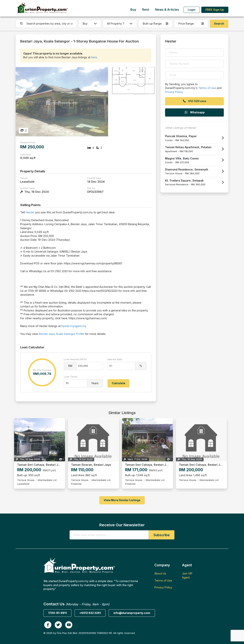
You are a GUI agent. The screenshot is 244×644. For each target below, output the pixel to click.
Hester (30, 212)
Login (191, 9)
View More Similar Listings (122, 500)
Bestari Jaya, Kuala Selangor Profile (61, 333)
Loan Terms (71, 376)
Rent (145, 9)
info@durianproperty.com (131, 612)
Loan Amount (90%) (75, 359)
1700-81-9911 (57, 612)
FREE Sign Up (214, 9)
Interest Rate (115, 359)
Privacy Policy (174, 92)
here (94, 57)
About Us (160, 573)
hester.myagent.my (73, 326)
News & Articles (167, 9)
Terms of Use (207, 88)
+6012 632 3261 (90, 612)
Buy (133, 9)
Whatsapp (197, 112)
